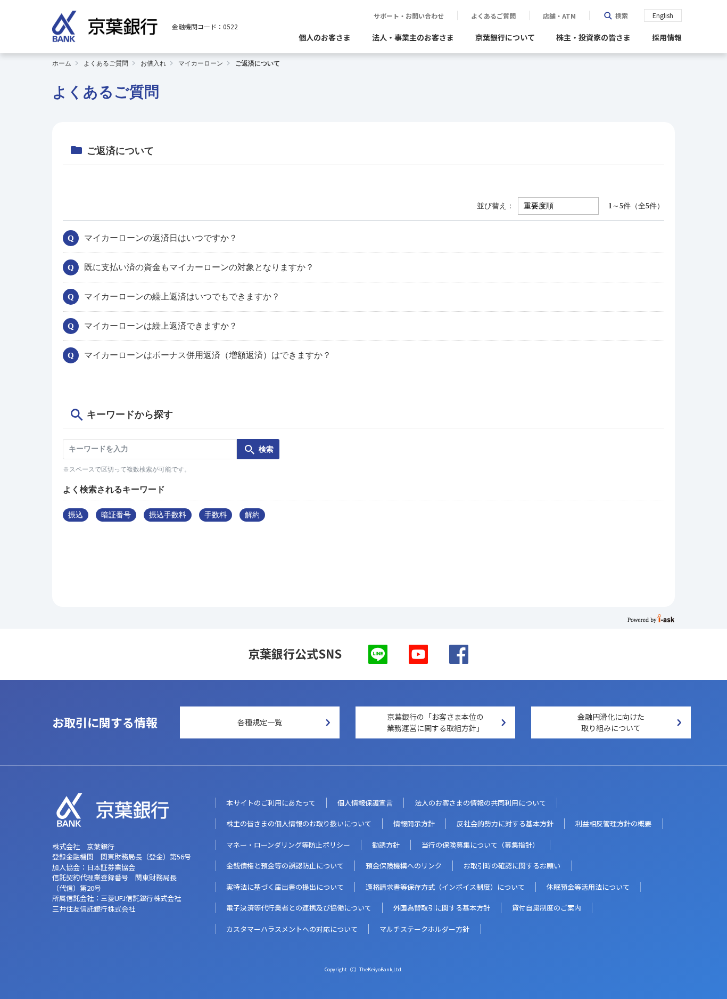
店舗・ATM (559, 16)
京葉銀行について (505, 37)
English (662, 15)
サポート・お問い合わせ (409, 16)
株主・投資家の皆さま (593, 37)
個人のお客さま (325, 37)
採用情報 (667, 37)
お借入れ (153, 63)
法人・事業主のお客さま (413, 37)
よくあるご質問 (493, 16)
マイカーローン (200, 63)
